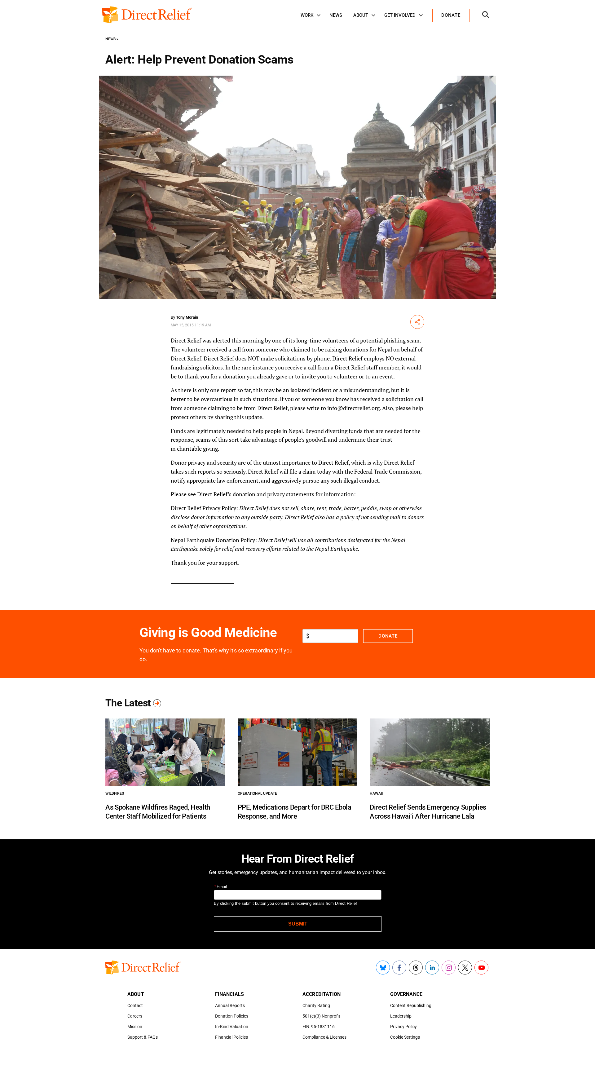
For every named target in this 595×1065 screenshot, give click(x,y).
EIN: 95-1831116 (318, 1026)
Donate (387, 636)
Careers (134, 1016)
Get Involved (400, 15)
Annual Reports (230, 1005)
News (335, 15)
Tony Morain (187, 317)
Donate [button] (450, 15)
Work (307, 15)
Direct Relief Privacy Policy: (204, 508)
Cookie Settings (405, 1037)
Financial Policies (231, 1037)
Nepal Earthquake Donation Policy (213, 540)
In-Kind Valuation (231, 1026)
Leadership (401, 1016)
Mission (134, 1026)
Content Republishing (410, 1005)
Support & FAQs (142, 1037)
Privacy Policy (403, 1026)
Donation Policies (231, 1016)
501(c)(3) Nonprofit (321, 1016)
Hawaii (376, 793)
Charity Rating (316, 1005)
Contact (135, 1005)
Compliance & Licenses (324, 1037)
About (360, 15)
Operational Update (257, 793)
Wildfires (114, 793)
